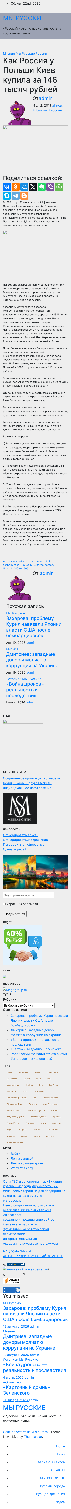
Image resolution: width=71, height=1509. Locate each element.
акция (9, 1129)
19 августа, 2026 (16, 1326)
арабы (24, 1136)
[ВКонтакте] (7, 187)
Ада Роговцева (50, 1104)
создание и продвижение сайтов (29, 1219)
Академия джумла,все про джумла (30, 1243)
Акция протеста (14, 1110)
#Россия (55, 110)
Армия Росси (13, 1123)
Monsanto (11, 1091)
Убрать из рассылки (22, 904)
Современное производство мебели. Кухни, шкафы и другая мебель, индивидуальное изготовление (32, 783)
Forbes (29, 1085)
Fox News (53, 1085)
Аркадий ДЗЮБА (39, 1117)
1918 (38, 1079)
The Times (39, 1091)
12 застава (12, 1079)
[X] (33, 187)
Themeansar (33, 1437)
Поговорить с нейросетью (24, 844)
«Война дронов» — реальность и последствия (28, 689)
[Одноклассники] (16, 187)
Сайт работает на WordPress (26, 1432)
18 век (27, 1079)
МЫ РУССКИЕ (24, 18)
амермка (37, 1129)
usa (34, 1098)
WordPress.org (22, 1168)
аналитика (53, 1129)
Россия (41, 53)
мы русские (12, 1200)
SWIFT (25, 1091)
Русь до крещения (50, 1494)
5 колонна (23, 1072)
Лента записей (22, 1158)
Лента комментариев (27, 1163)
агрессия (56, 1123)
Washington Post (14, 1104)
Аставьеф (30, 1123)
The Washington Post (16, 1098)
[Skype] (7, 196)
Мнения (9, 53)
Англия (54, 1110)
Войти (15, 1154)
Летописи (14, 679)
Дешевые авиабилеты (20, 1224)
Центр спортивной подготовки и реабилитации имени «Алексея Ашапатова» (28, 1210)
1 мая (9, 1072)
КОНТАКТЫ (56, 1470)
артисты (50, 1136)
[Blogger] (24, 196)
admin (45, 98)
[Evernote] (42, 187)
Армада (57, 1117)
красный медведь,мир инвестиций (30, 1186)
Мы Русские (26, 53)
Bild (49, 1079)
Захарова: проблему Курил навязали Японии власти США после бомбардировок (33, 626)
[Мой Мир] (24, 187)
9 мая (37, 1072)
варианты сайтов (51, 1462)
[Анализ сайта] (11, 1281)
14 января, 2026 (16, 1400)
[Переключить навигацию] (62, 45)
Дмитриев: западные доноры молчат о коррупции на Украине (32, 660)
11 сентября (52, 1072)
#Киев (57, 105)
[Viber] (50, 187)
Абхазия (33, 1104)
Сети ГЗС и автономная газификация (32, 1181)
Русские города (52, 1486)
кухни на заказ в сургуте (22, 1196)
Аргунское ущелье (15, 1117)
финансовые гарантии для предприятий (34, 1191)
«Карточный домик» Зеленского (36, 1049)
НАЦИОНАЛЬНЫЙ (17, 1251)
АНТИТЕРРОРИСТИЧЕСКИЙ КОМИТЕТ (33, 1256)
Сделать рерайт (15, 849)
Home (60, 1446)
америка (23, 1129)
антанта (11, 1136)
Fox (41, 1085)
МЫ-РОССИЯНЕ (52, 1478)
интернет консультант (20, 1239)
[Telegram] (16, 196)
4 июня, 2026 (14, 1377)
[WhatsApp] (59, 187)
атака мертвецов (15, 1142)
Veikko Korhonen (50, 1098)
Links (61, 1454)
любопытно (12, 1382)
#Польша (40, 110)
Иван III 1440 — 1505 (15, 568)
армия (37, 1136)
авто (43, 1123)
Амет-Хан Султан (36, 1110)
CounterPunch (13, 1085)
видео (60, 1502)
